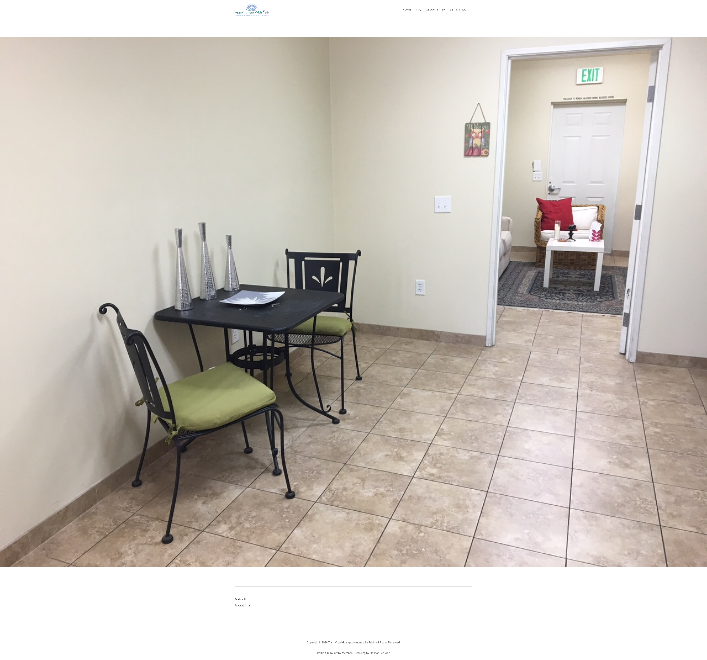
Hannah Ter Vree (380, 653)
